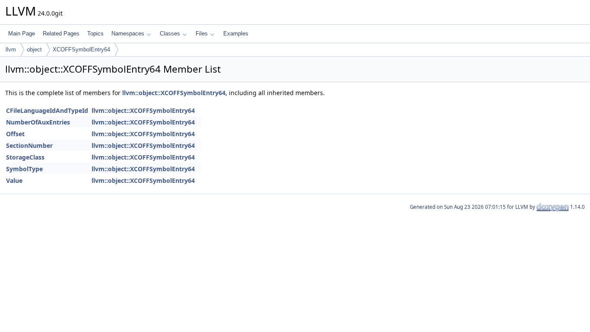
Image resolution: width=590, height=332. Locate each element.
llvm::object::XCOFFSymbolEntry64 (173, 93)
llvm (11, 49)
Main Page (21, 33)
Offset (15, 134)
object (34, 49)
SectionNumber (29, 145)
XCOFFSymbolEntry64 (81, 49)
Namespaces (127, 33)
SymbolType (24, 169)
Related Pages (61, 33)
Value (14, 180)
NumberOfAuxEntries (38, 122)
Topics (95, 33)
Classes (170, 33)
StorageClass (25, 157)
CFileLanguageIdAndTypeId (47, 110)
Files (202, 33)
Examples (235, 33)
